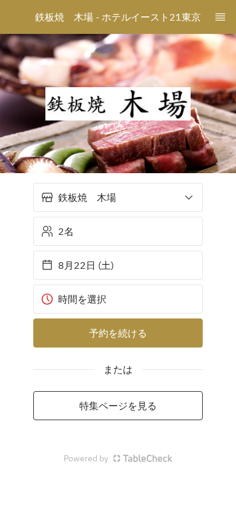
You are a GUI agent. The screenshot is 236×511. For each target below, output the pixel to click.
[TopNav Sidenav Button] (220, 17)
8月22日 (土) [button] (86, 265)
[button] (118, 197)
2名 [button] (66, 231)
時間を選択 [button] (82, 299)
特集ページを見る (118, 406)
